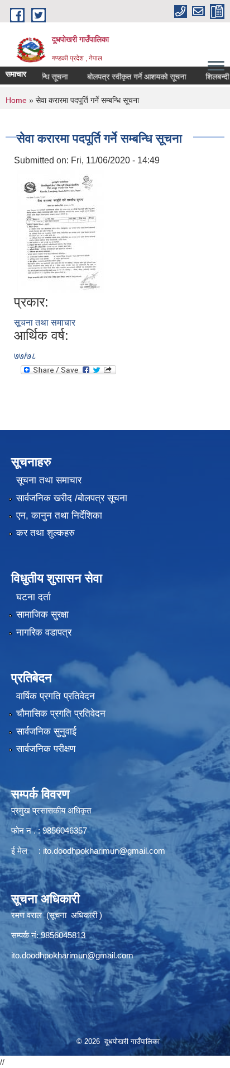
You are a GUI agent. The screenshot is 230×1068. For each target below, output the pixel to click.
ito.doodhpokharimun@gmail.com (104, 850)
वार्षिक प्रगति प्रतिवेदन (55, 696)
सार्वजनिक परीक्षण (45, 749)
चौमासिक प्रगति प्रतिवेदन (61, 713)
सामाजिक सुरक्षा (42, 614)
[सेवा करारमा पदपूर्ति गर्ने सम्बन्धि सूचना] (60, 230)
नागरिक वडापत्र (43, 632)
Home (16, 100)
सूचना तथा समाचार (44, 322)
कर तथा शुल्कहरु (45, 533)
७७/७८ (25, 356)
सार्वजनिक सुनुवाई (46, 731)
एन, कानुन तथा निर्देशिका (59, 515)
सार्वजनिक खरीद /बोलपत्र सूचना (71, 498)
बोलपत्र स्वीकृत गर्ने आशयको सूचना (127, 76)
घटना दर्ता (33, 597)
